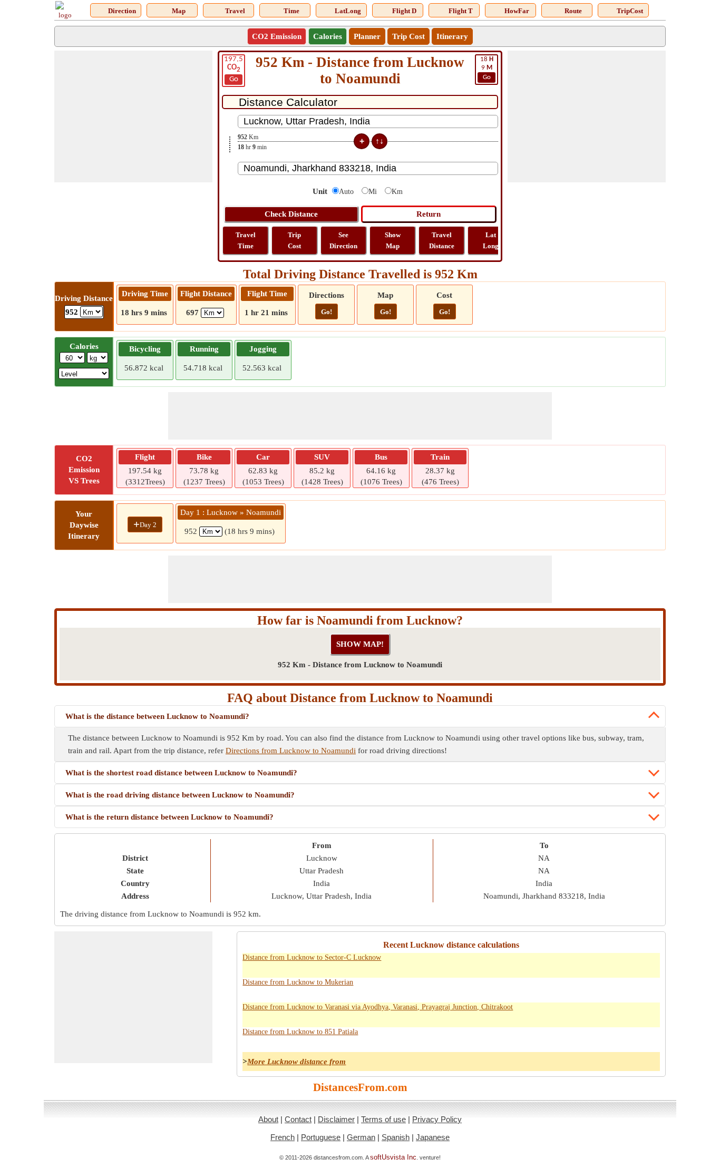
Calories (327, 36)
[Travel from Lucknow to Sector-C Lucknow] (556, 963)
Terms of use (383, 1119)
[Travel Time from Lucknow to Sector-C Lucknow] (579, 963)
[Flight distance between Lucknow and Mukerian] (648, 988)
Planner (367, 36)
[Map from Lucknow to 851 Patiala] (602, 1037)
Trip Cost (408, 36)
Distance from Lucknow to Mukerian (297, 982)
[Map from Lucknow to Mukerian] (602, 988)
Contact (298, 1119)
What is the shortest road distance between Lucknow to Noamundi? (181, 772)
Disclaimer (336, 1119)
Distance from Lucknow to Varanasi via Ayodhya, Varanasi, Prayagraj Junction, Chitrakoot (377, 1007)
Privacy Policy (437, 1119)
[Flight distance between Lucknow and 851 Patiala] (648, 1037)
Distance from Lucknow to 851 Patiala (300, 1032)
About (268, 1119)
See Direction (343, 240)
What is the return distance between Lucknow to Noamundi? (169, 817)
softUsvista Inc (393, 1157)
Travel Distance (441, 240)
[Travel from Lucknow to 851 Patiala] (556, 1037)
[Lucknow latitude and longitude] (625, 963)
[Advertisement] (133, 116)
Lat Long (491, 240)
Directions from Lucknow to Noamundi (291, 750)
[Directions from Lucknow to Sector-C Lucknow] (532, 963)
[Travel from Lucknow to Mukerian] (556, 988)
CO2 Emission (276, 36)
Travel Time (246, 240)
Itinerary (452, 36)
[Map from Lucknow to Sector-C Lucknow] (602, 963)
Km (397, 192)
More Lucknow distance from (296, 1061)
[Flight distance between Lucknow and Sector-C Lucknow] (648, 963)
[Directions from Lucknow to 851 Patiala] (532, 1037)
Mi (372, 192)
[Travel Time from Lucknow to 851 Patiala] (579, 1037)
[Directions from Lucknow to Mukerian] (532, 988)
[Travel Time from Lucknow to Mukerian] (579, 988)
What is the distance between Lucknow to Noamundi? (157, 716)
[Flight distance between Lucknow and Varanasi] (648, 1013)
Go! (326, 312)
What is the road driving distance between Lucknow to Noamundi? (180, 795)
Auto (346, 192)
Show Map (393, 240)
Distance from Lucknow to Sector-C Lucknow (311, 957)
